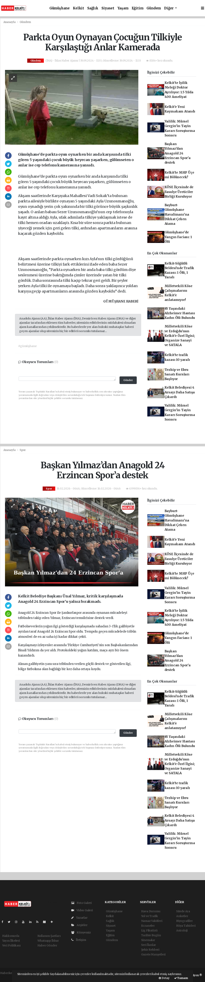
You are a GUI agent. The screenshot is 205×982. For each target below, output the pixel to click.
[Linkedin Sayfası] (32, 922)
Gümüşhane (59, 8)
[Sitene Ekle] (53, 922)
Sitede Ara (183, 911)
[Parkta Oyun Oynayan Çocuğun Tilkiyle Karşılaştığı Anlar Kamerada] (71, 107)
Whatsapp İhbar (48, 940)
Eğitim (138, 8)
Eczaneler (148, 925)
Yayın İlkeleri (11, 940)
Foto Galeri (84, 903)
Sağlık (92, 8)
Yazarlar (81, 917)
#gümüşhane (27, 346)
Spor (23, 450)
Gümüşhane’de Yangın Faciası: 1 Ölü (178, 237)
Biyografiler (184, 921)
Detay (165, 978)
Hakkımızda (10, 936)
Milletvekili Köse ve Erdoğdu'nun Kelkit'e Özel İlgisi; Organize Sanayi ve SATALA (180, 335)
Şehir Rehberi (150, 949)
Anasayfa (9, 22)
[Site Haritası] (46, 922)
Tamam (182, 978)
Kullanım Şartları (49, 936)
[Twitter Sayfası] (11, 922)
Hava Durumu (150, 911)
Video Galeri (84, 910)
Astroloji (182, 930)
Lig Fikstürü (149, 930)
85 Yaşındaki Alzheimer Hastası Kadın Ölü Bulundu (180, 313)
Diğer (169, 8)
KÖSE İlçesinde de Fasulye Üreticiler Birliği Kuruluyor (179, 191)
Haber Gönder (47, 945)
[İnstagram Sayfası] (18, 922)
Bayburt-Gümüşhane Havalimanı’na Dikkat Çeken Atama (177, 214)
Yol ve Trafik (149, 916)
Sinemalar (148, 940)
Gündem (154, 8)
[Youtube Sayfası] (25, 922)
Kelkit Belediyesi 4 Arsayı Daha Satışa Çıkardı (180, 392)
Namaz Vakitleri (151, 921)
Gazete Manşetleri (153, 954)
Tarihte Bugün (151, 935)
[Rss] (39, 922)
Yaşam (123, 8)
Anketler (182, 916)
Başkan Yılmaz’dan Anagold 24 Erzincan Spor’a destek (178, 153)
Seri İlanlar (148, 945)
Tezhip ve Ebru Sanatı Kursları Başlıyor (177, 374)
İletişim (80, 940)
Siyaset (107, 8)
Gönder (128, 380)
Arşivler (81, 925)
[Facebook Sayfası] (4, 922)
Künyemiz (83, 932)
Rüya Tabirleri (185, 925)
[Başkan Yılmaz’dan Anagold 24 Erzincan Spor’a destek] (71, 542)
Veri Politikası (11, 945)
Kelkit (78, 8)
